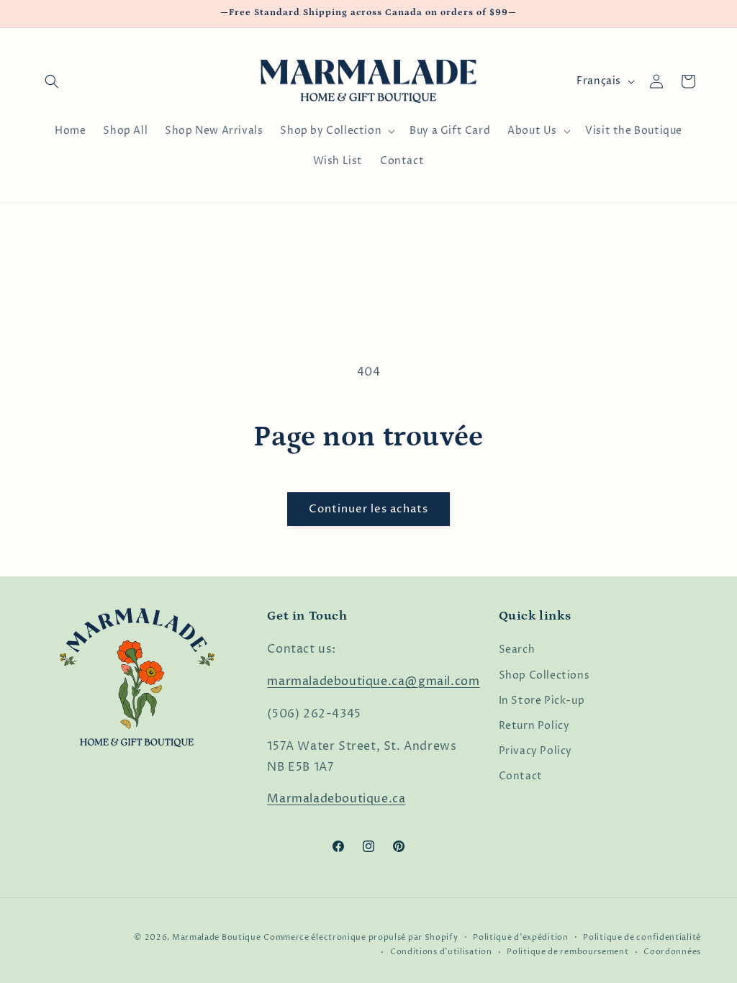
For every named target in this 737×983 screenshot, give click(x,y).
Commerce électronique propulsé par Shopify (360, 937)
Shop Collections (544, 675)
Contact (521, 776)
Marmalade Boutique (216, 937)
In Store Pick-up (542, 700)
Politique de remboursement (567, 951)
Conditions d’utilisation (441, 951)
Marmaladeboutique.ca (336, 799)
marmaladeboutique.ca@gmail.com (373, 681)
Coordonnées (672, 951)
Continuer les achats (368, 509)
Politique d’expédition (520, 937)
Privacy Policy (535, 751)
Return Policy (534, 726)
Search (517, 649)
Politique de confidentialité (642, 937)
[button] (52, 81)
